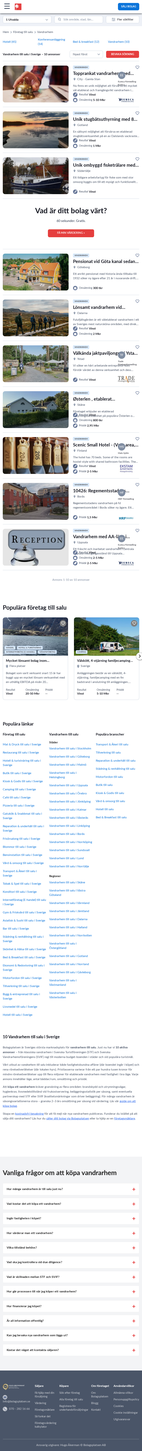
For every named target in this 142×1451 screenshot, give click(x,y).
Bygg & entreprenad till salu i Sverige (21, 996)
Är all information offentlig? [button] (25, 1320)
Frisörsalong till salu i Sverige (21, 838)
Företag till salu (23, 32)
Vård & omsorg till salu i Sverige (23, 863)
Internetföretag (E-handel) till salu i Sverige (24, 902)
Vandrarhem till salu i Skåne (67, 882)
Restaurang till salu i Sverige (21, 752)
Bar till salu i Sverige (16, 928)
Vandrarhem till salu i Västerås (68, 817)
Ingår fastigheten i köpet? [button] (24, 1218)
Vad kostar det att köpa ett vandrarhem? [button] (34, 1203)
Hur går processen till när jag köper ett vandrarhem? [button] (42, 1291)
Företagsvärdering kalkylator (45, 1425)
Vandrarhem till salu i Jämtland (69, 911)
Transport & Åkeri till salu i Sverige (20, 873)
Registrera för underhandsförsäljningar (73, 1408)
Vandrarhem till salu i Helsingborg (63, 775)
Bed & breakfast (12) (86, 41)
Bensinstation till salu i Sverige (22, 855)
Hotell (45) (9, 41)
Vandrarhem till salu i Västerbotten (63, 995)
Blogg (94, 1403)
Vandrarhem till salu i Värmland (69, 903)
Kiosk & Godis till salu (110, 793)
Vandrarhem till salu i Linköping (69, 825)
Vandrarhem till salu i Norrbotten (70, 935)
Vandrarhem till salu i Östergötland (63, 945)
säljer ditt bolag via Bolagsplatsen (67, 1118)
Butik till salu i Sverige (17, 773)
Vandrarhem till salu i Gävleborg (70, 972)
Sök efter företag (69, 1393)
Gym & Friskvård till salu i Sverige (24, 912)
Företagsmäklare (45, 1409)
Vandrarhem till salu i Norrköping (70, 842)
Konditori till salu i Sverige (20, 891)
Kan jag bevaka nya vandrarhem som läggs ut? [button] (37, 1335)
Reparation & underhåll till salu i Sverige (23, 828)
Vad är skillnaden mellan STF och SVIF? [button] (33, 1276)
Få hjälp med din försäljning (44, 1395)
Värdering (40, 1403)
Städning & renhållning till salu (115, 768)
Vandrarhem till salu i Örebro (68, 793)
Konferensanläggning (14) (51, 41)
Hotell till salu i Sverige (17, 1014)
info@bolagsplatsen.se (16, 1401)
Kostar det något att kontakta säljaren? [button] (33, 1350)
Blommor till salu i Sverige (19, 846)
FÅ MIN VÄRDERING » (71, 233)
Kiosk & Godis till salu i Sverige (23, 781)
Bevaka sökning (122, 54)
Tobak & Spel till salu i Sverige (22, 883)
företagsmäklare (124, 1118)
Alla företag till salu (71, 1399)
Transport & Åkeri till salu (112, 744)
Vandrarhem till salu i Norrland (69, 964)
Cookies (119, 1406)
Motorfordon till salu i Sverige (22, 978)
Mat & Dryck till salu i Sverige (22, 744)
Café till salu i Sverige (17, 797)
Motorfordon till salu (109, 776)
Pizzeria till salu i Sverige (18, 805)
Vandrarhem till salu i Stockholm (70, 748)
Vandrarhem (45, 32)
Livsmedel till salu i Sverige (20, 1006)
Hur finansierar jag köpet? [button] (24, 1306)
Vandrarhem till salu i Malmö (67, 764)
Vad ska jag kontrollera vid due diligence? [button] (34, 1262)
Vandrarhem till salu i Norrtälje (69, 866)
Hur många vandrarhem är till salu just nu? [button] (35, 1189)
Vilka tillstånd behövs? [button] (22, 1247)
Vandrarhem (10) (118, 41)
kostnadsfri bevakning (29, 1113)
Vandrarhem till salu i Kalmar (68, 809)
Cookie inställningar (126, 1412)
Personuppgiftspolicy (126, 1399)
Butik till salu (104, 785)
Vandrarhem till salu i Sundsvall (69, 850)
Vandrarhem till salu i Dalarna (68, 919)
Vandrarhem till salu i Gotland (68, 956)
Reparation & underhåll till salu (116, 760)
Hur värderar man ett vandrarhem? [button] (30, 1233)
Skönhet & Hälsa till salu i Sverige (24, 949)
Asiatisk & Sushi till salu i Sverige (24, 920)
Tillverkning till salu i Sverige (21, 986)
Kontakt (96, 1409)
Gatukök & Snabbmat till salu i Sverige (22, 816)
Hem (6, 32)
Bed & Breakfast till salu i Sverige (24, 957)
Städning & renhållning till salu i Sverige (23, 939)
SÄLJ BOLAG (128, 6)
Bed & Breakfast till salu (111, 817)
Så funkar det (42, 1416)
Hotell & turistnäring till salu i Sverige (22, 763)
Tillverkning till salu (108, 752)
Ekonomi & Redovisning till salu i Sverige (24, 967)
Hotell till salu (105, 809)
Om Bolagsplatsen (99, 1395)
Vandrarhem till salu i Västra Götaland (67, 892)
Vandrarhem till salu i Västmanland (63, 982)
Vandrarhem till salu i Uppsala (68, 785)
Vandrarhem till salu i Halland (68, 927)
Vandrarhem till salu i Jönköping (70, 801)
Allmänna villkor (123, 1393)
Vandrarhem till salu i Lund (66, 858)
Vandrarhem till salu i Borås (67, 834)
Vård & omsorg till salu (110, 801)
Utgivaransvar (122, 1419)
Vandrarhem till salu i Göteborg (69, 756)
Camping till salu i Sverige (19, 789)
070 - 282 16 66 (19, 1409)
